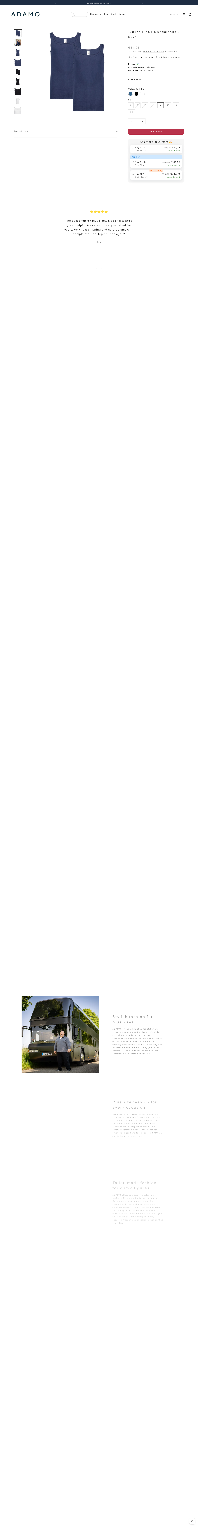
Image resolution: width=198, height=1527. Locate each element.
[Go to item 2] (18, 43)
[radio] (156, 149)
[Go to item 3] (18, 52)
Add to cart (156, 131)
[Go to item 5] (18, 72)
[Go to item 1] (18, 33)
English (172, 14)
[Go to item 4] (18, 62)
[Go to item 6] (18, 81)
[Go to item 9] (18, 110)
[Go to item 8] (18, 101)
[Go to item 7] (18, 91)
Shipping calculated (153, 51)
